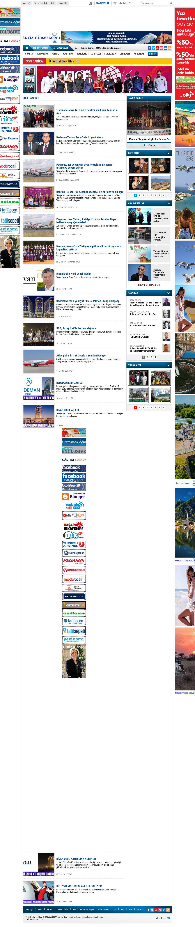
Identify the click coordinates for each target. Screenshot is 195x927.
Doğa (122, 909)
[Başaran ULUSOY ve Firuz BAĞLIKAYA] (138, 166)
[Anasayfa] (27, 48)
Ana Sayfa (26, 3)
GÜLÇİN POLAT (143, 312)
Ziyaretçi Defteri (62, 909)
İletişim (49, 909)
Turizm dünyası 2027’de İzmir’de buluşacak (161, 253)
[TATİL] (160, 183)
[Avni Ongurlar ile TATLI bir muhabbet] (160, 166)
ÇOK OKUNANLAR (136, 203)
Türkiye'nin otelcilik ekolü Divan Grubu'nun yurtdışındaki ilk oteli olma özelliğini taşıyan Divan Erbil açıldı (89, 413)
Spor (130, 909)
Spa (114, 909)
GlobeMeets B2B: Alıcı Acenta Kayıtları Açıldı (160, 217)
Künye (40, 909)
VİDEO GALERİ (134, 365)
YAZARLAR (133, 293)
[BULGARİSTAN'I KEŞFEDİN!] (138, 395)
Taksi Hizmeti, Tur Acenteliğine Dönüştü (99, 48)
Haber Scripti (160, 918)
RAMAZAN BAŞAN (139, 301)
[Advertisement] (97, 18)
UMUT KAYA (141, 337)
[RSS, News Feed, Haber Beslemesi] (169, 48)
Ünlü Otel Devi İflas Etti (64, 61)
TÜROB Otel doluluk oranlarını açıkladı (149, 139)
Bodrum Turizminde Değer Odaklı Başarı (159, 273)
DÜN (158, 285)
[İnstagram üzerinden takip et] (161, 48)
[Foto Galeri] (41, 48)
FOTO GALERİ (134, 153)
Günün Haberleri (41, 3)
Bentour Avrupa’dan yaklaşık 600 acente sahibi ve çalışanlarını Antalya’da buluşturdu (88, 251)
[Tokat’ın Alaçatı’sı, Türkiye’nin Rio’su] (160, 395)
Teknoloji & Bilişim (87, 909)
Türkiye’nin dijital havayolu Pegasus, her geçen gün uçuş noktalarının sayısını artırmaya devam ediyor (89, 169)
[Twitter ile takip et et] (153, 48)
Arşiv (52, 3)
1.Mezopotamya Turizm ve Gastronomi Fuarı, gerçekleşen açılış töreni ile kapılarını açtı (87, 114)
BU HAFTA (149, 285)
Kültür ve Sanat (103, 909)
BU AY (141, 285)
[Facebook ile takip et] (149, 48)
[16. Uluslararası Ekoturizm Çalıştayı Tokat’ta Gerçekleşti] (160, 378)
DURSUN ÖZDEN (145, 348)
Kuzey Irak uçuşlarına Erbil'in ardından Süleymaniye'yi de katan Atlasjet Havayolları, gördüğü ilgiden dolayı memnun (86, 889)
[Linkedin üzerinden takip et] (165, 48)
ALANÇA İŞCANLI (142, 325)
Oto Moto (140, 909)
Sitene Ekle (62, 3)
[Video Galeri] (61, 48)
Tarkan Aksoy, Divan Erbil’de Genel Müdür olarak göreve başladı (83, 275)
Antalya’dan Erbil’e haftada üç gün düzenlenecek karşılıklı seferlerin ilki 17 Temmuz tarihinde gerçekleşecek (87, 223)
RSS (74, 909)
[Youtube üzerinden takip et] (157, 48)
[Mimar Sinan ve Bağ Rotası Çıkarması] (138, 378)
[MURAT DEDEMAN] (138, 183)
